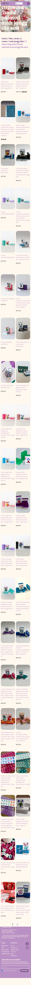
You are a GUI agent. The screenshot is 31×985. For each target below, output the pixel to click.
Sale (3, 948)
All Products (5, 946)
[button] (28, 3)
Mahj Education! (6, 954)
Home (4, 38)
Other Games (5, 952)
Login (12, 954)
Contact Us (14, 948)
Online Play (14, 956)
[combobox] (19, 3)
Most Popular (5, 950)
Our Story (13, 952)
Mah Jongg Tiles (16, 41)
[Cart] (24, 3)
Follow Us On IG (15, 950)
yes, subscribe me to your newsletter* (9, 970)
